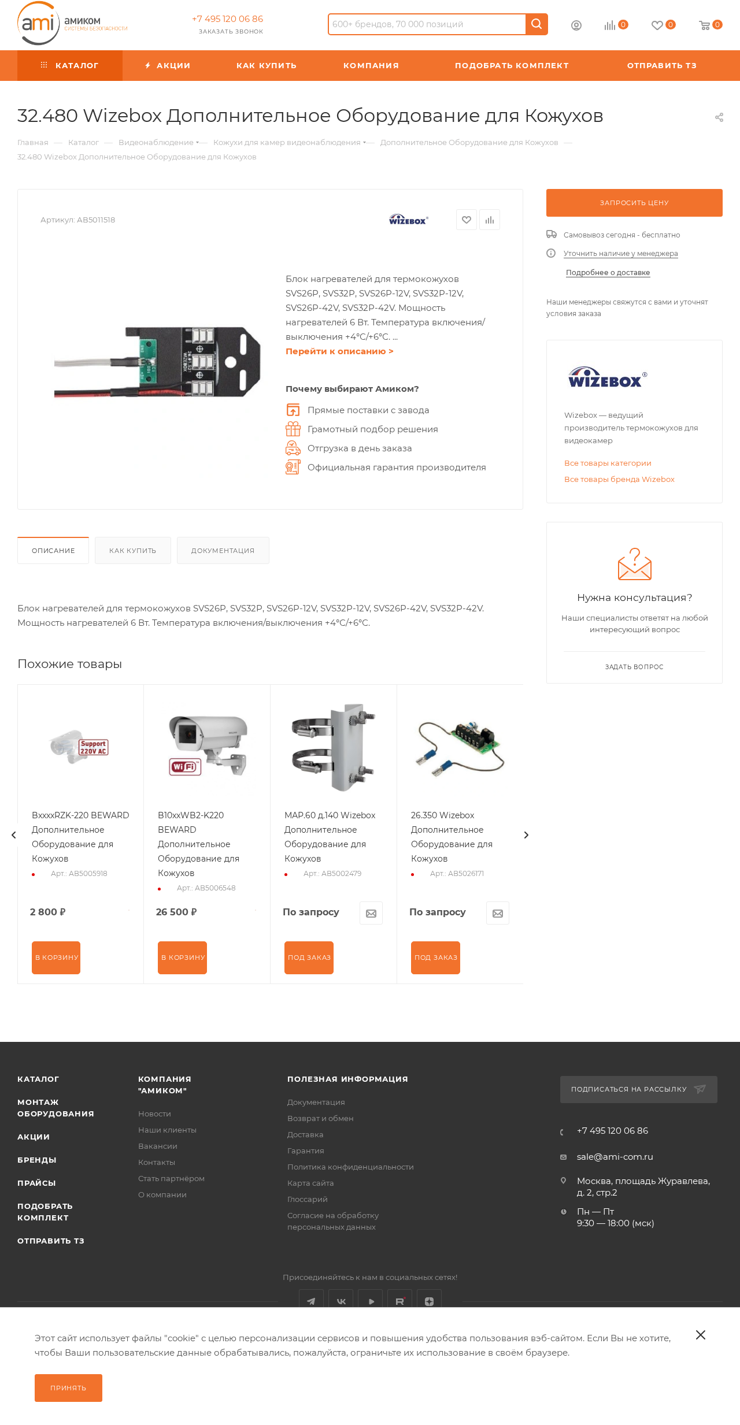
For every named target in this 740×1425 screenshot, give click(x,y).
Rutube (399, 1301)
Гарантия (305, 1150)
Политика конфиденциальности (350, 1166)
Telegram (311, 1301)
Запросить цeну (634, 203)
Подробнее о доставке (608, 272)
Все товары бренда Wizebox (619, 479)
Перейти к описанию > (340, 351)
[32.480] (157, 362)
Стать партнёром (171, 1178)
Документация (223, 551)
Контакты (156, 1162)
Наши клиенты (167, 1129)
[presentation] (13, 835)
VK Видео (370, 1301)
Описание (53, 551)
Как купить (133, 551)
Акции (33, 1136)
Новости (154, 1113)
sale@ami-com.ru (615, 1156)
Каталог (38, 1078)
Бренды (37, 1159)
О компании (162, 1194)
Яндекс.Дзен (429, 1301)
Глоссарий (307, 1199)
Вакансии (157, 1146)
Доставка (305, 1134)
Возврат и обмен (320, 1118)
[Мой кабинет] (576, 27)
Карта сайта (310, 1183)
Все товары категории (608, 462)
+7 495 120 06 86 (227, 18)
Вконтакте (340, 1301)
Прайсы (36, 1183)
